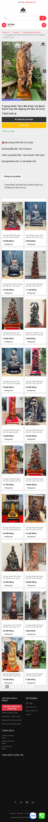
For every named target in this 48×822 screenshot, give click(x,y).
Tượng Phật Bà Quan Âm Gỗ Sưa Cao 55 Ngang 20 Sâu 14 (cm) (35, 675)
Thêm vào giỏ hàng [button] (24, 119)
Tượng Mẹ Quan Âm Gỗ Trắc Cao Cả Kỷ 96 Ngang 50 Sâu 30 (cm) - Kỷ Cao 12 (12, 334)
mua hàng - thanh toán (11, 716)
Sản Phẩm (20, 813)
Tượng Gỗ (15, 32)
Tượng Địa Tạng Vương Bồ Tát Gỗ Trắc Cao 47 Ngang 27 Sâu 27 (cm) (12, 285)
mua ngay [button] (24, 125)
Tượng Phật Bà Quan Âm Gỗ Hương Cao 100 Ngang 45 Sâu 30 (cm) (12, 480)
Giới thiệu (29, 703)
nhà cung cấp (31, 707)
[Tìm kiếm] (43, 18)
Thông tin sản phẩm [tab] (12, 176)
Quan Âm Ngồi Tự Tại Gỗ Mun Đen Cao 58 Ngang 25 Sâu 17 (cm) (35, 334)
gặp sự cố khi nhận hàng (11, 724)
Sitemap (27, 813)
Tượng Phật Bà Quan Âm (31, 32)
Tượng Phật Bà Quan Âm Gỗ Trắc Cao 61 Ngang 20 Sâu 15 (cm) (35, 285)
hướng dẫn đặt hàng (10, 713)
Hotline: (27, 2)
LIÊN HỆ (28, 714)
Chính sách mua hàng (8, 742)
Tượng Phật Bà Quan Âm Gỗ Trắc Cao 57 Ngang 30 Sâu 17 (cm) (35, 529)
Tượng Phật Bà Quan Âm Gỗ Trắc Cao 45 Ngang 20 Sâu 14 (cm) (35, 626)
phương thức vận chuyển (11, 720)
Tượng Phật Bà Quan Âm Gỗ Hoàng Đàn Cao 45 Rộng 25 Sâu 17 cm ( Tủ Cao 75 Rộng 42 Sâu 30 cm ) (12, 529)
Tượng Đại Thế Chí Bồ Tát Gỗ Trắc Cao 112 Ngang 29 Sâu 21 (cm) (12, 626)
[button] (3, 71)
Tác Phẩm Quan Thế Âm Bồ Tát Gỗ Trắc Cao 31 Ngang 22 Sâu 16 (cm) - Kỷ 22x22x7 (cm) (35, 236)
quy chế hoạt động (7, 748)
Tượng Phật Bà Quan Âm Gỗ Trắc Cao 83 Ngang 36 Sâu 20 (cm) (35, 577)
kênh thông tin (32, 711)
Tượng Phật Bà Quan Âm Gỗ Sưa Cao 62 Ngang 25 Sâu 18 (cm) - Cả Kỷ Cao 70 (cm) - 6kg (12, 431)
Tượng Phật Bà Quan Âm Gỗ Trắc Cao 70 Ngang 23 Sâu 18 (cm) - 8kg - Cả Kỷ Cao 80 (35, 382)
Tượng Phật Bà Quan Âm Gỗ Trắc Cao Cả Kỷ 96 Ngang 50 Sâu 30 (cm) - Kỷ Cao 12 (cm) (35, 480)
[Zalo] (32, 816)
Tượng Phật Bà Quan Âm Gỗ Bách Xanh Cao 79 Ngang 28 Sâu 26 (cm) (12, 675)
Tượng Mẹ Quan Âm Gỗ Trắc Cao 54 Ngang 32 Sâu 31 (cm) (12, 382)
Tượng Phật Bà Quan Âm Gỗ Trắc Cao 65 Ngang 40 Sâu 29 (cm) (35, 431)
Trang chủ (5, 32)
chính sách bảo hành (8, 737)
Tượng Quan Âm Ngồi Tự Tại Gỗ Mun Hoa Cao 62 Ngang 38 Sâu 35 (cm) (12, 577)
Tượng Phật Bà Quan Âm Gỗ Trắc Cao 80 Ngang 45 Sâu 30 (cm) (12, 236)
